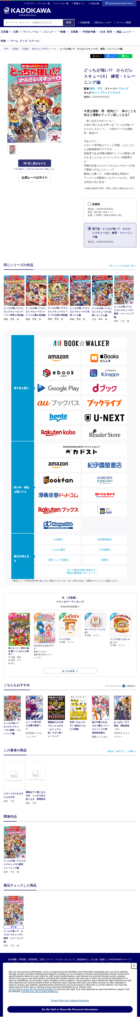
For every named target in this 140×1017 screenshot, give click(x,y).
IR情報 (22, 959)
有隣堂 (104, 559)
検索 (68, 22)
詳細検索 (85, 22)
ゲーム (14, 40)
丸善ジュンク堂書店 (58, 559)
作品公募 (94, 3)
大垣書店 (58, 539)
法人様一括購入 (98, 959)
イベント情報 (124, 22)
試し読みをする (37, 163)
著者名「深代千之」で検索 (120, 751)
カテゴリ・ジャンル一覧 (38, 3)
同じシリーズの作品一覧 (122, 266)
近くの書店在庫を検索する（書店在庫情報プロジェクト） (81, 571)
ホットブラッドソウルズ (106, 92)
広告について (46, 959)
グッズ (23, 40)
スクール (34, 40)
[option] (15, 850)
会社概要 (12, 959)
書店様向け (82, 959)
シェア (113, 56)
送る (127, 56)
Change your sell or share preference (39, 991)
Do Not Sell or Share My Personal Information (31, 989)
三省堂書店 (104, 549)
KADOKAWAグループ (119, 959)
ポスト (99, 56)
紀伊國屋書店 (105, 539)
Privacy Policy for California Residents (70, 1000)
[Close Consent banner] (134, 966)
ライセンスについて (65, 959)
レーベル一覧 (62, 3)
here (23, 978)
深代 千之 (96, 88)
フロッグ (123, 88)
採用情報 (32, 959)
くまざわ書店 (58, 549)
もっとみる (68, 670)
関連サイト (79, 3)
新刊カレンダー (103, 22)
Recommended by (113, 686)
